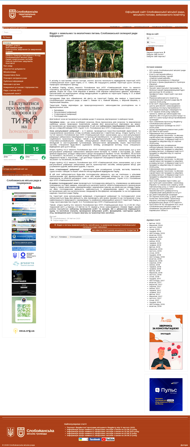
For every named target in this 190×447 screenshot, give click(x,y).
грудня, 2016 (155, 302)
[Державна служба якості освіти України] (23, 255)
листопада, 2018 (157, 257)
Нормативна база (11, 75)
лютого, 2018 (155, 275)
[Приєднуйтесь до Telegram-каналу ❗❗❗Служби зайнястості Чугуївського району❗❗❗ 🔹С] (23, 310)
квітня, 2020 (155, 223)
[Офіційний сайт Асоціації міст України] (24, 236)
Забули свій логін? (155, 54)
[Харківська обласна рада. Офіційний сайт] (23, 220)
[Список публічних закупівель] (24, 264)
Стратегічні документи (14, 69)
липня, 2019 (154, 241)
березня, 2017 (155, 296)
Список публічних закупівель (19, 61)
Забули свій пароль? (156, 56)
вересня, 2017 (155, 285)
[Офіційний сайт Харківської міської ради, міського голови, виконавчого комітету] (23, 195)
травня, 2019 (155, 245)
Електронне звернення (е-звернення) (23, 49)
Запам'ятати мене (155, 46)
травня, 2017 (155, 292)
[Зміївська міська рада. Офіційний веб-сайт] (23, 199)
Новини (9, 51)
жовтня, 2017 (155, 283)
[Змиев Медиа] (23, 230)
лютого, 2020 (155, 227)
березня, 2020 (156, 225)
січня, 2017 (154, 300)
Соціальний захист (12, 93)
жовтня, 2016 (155, 306)
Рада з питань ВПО (12, 90)
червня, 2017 (155, 290)
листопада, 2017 (157, 281)
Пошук (7, 37)
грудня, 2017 (155, 279)
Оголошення (11, 53)
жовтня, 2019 (155, 235)
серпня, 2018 (155, 263)
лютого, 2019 (155, 251)
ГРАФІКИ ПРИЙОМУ (162, 27)
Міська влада (9, 72)
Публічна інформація (13, 81)
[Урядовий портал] (23, 214)
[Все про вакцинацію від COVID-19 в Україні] (24, 249)
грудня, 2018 (155, 255)
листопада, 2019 (157, 233)
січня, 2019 (154, 253)
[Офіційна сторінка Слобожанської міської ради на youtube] (34, 187)
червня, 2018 (155, 267)
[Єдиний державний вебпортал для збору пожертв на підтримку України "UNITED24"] (23, 276)
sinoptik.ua (27, 175)
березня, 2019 (155, 249)
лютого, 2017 (155, 298)
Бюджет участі (13, 45)
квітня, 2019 (154, 247)
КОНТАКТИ (180, 27)
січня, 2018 (154, 277)
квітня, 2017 (154, 294)
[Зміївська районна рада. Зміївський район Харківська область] (23, 225)
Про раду (7, 66)
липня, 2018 (154, 265)
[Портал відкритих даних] (24, 243)
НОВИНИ (126, 27)
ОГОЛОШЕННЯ (141, 27)
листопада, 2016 (157, 304)
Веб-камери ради (14, 47)
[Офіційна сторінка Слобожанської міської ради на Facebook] (13, 187)
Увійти (150, 49)
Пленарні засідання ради (15, 78)
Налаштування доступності (15, 28)
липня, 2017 (154, 288)
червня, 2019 (155, 243)
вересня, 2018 (155, 261)
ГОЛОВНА (115, 27)
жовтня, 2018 (155, 259)
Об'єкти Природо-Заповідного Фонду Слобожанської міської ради (23, 56)
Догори (184, 445)
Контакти (10, 63)
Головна (7, 43)
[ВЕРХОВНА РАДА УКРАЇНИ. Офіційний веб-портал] (23, 209)
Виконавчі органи (11, 84)
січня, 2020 (154, 229)
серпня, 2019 (155, 239)
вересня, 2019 (155, 237)
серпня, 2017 (155, 286)
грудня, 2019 (155, 231)
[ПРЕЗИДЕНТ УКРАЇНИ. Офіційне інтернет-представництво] (23, 204)
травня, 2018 (155, 269)
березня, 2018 (155, 273)
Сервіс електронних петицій (19, 59)
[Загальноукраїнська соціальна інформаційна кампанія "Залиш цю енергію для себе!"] (23, 331)
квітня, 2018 (154, 271)
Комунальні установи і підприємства (20, 87)
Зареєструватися (155, 52)
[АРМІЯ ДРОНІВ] (23, 290)
